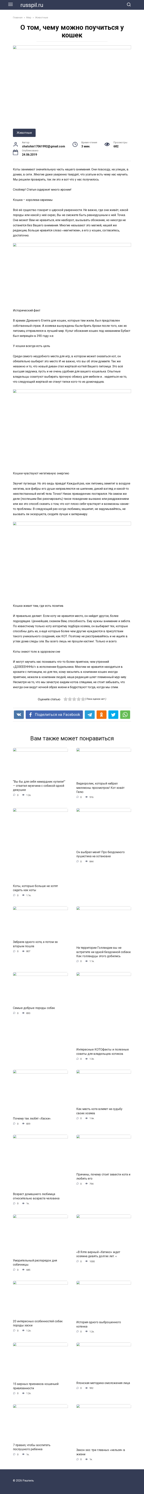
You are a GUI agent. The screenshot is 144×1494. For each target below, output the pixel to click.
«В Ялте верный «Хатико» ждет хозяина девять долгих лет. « (98, 1254)
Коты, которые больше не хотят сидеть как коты (35, 888)
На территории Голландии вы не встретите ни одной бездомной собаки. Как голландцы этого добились (103, 952)
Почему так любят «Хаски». (32, 1118)
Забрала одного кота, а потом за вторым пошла (35, 944)
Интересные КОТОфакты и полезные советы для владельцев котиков (102, 1051)
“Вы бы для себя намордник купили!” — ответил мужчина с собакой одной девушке (39, 786)
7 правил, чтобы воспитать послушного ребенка (31, 1447)
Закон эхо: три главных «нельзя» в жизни (100, 1452)
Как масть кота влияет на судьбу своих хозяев (99, 1111)
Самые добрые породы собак (34, 1008)
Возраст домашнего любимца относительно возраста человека (36, 1196)
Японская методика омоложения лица (103, 1383)
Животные (24, 132)
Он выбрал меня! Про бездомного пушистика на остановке (100, 854)
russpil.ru (31, 5)
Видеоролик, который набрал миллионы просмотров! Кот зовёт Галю (100, 788)
